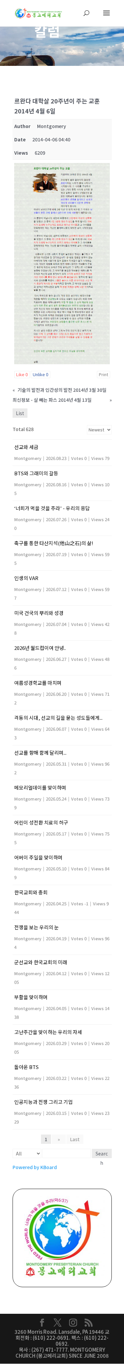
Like (22, 374)
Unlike (40, 374)
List (20, 413)
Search (102, 1154)
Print (103, 374)
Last (75, 1139)
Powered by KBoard (35, 1167)
